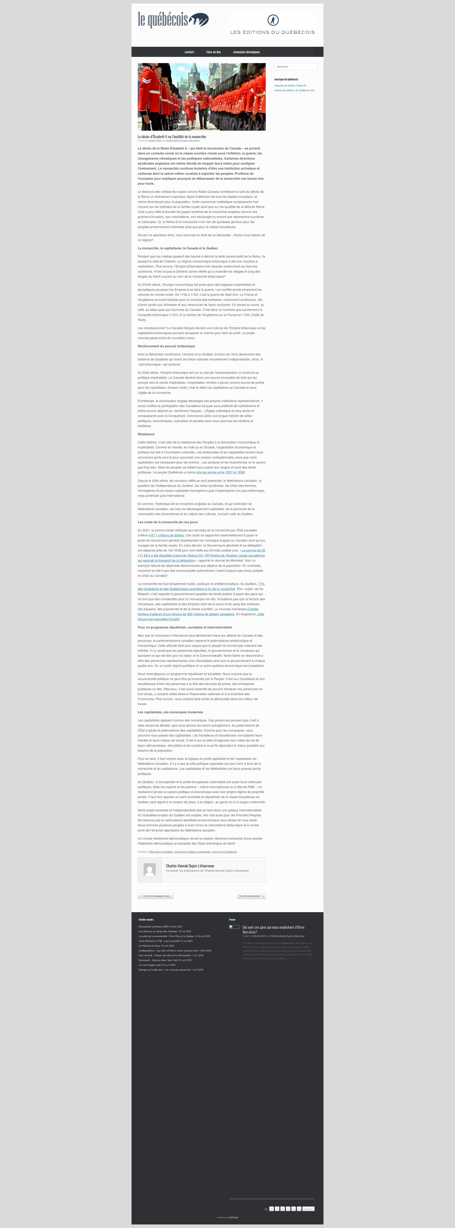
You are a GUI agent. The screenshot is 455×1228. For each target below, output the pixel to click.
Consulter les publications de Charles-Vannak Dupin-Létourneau (207, 870)
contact (189, 52)
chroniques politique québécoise (192, 852)
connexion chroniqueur (246, 52)
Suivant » (308, 1209)
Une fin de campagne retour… (156, 896)
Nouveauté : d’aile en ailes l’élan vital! (158, 960)
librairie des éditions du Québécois (292, 90)
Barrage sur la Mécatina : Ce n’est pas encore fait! (165, 969)
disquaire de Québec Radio (289, 85)
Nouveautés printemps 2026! (153, 926)
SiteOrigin (233, 1217)
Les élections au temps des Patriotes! (158, 931)
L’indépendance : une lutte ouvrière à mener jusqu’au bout (168, 950)
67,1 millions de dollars (167, 535)
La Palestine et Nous (149, 945)
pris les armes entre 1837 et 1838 (220, 472)
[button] (318, 52)
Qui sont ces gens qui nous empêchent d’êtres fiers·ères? (273, 929)
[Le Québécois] (173, 21)
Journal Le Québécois (224, 852)
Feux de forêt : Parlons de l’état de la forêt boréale (164, 955)
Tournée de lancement (251, 896)
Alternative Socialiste (161, 852)
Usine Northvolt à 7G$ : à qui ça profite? (159, 941)
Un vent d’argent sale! (150, 965)
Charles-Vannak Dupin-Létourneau (182, 140)
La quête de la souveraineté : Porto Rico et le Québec (166, 936)
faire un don (213, 52)
